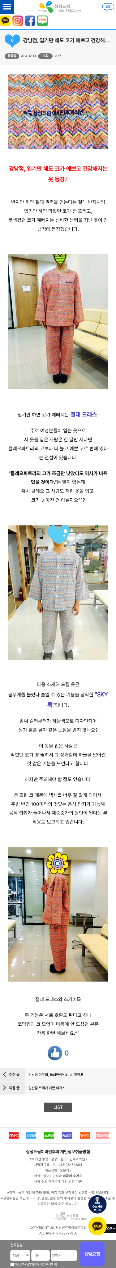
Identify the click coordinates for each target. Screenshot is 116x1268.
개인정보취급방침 (75, 1151)
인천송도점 (102, 1135)
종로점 (66, 1135)
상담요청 (92, 1254)
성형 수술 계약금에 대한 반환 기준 (58, 1182)
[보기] (53, 1264)
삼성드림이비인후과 (42, 1151)
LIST (58, 1107)
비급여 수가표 (72, 1176)
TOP (108, 1228)
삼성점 (31, 1135)
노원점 (49, 1135)
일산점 (84, 1135)
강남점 (13, 1135)
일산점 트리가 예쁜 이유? (46, 1088)
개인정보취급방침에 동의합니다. (32, 1264)
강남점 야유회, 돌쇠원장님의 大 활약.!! (55, 1074)
